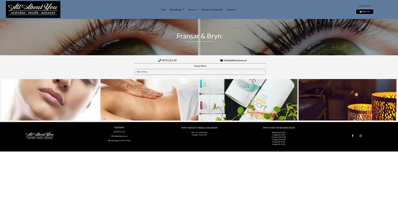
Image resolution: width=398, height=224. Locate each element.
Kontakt (230, 9)
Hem (163, 9)
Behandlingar (176, 9)
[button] (200, 71)
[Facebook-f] (352, 135)
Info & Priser (142, 72)
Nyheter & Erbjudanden (212, 9)
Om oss (191, 9)
